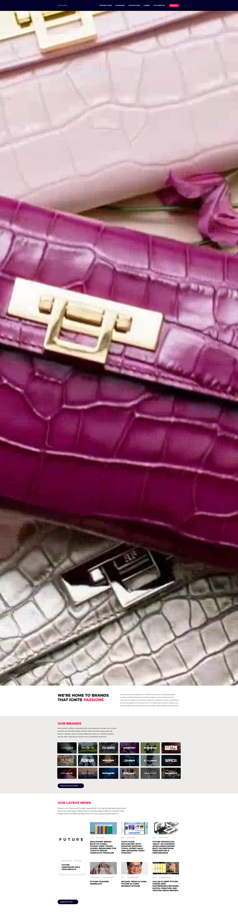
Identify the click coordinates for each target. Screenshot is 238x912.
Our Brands (120, 5)
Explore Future (105, 5)
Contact (174, 5)
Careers (147, 5)
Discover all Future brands (69, 786)
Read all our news (66, 902)
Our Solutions (134, 5)
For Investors (159, 5)
